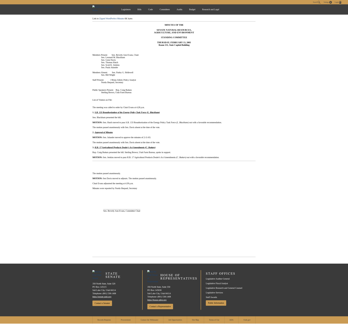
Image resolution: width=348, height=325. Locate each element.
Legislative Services (214, 292)
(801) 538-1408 (109, 293)
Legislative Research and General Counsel (224, 288)
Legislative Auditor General (218, 279)
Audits (179, 9)
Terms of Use (214, 320)
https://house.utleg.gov (157, 300)
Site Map (195, 320)
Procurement (126, 320)
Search (315, 2)
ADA (231, 320)
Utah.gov (247, 320)
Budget (192, 9)
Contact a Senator (102, 303)
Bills (139, 9)
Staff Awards (211, 297)
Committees (165, 9)
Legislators (126, 9)
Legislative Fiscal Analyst (217, 283)
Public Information (216, 303)
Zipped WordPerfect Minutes (111, 18)
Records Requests (104, 320)
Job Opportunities (175, 320)
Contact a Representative (160, 306)
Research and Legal (210, 9)
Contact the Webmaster (149, 320)
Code (150, 9)
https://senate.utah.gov (101, 297)
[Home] (104, 9)
